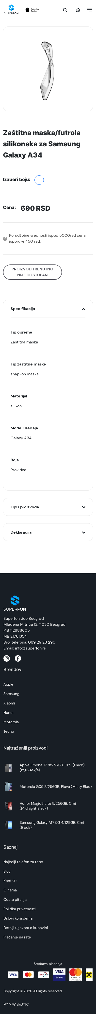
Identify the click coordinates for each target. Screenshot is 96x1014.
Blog (7, 871)
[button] (88, 9)
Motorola (11, 722)
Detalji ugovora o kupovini (25, 927)
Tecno (8, 731)
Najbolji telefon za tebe (23, 861)
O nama (10, 890)
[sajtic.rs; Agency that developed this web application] (23, 1004)
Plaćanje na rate (17, 937)
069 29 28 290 (41, 642)
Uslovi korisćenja (17, 918)
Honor (8, 712)
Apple (8, 684)
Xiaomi (9, 703)
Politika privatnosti (19, 909)
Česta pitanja (15, 899)
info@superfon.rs (30, 648)
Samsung (11, 693)
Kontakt (10, 880)
